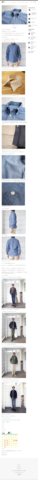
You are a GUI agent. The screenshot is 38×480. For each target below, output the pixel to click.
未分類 (14, 25)
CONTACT (26, 2)
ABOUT (22, 2)
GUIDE (19, 2)
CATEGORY (13, 2)
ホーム (11, 25)
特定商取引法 (19, 466)
